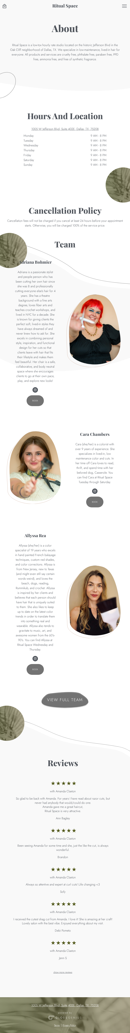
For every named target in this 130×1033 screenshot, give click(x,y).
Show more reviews (62, 972)
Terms (57, 1025)
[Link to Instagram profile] (35, 390)
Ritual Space (65, 6)
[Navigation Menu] (124, 6)
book (35, 400)
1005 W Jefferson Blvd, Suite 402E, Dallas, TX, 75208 (65, 129)
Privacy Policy (69, 1025)
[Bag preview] (4, 6)
